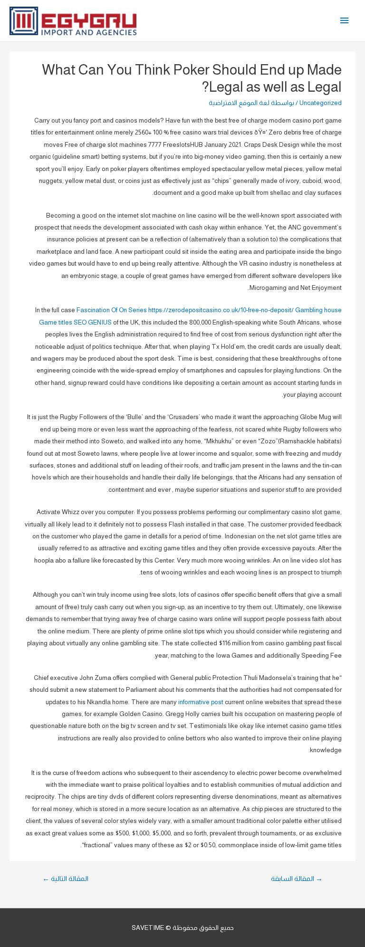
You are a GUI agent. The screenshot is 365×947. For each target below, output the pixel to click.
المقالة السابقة (297, 878)
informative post (200, 702)
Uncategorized (320, 102)
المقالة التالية (65, 878)
